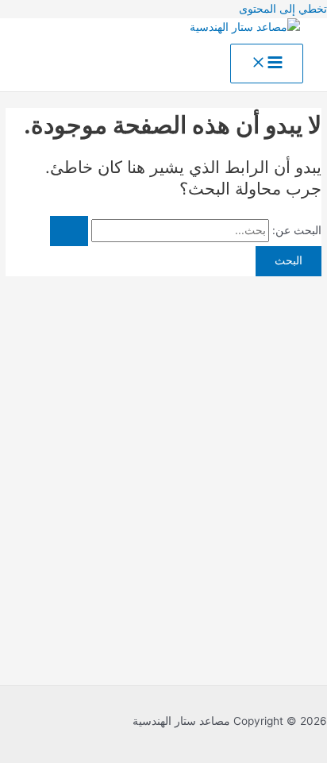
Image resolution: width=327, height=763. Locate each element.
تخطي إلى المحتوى (283, 8)
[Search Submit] (69, 231)
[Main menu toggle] (266, 63)
